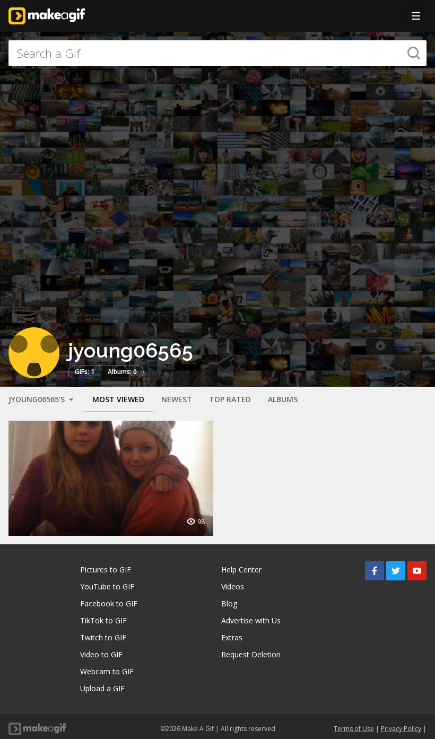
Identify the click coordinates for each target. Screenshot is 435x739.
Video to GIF (101, 654)
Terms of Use (354, 728)
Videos (232, 586)
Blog (229, 603)
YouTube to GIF (107, 586)
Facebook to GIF (108, 603)
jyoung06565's (37, 399)
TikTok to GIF (103, 620)
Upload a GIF (102, 688)
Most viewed (118, 399)
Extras (231, 637)
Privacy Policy (401, 728)
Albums (283, 399)
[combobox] (217, 53)
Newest (176, 399)
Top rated (230, 399)
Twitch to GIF (103, 637)
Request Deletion (251, 654)
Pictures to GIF (105, 569)
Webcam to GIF (107, 671)
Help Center (241, 569)
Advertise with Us (251, 620)
